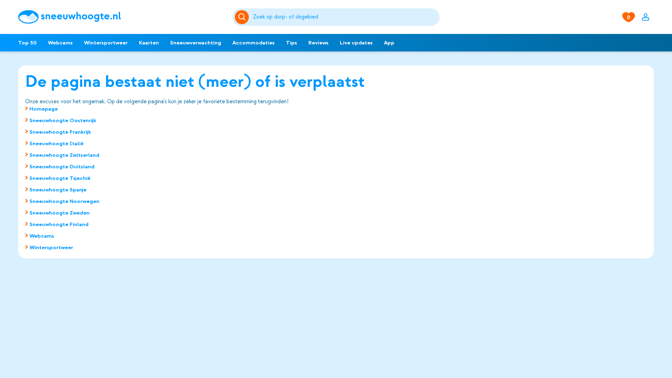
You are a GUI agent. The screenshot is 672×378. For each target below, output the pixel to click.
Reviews (318, 42)
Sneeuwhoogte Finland (59, 224)
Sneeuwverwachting (195, 42)
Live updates (356, 42)
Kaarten (149, 42)
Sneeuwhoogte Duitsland (61, 166)
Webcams (60, 42)
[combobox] (345, 17)
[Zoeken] (345, 17)
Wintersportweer (106, 42)
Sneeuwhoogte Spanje (57, 189)
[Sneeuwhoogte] (121, 17)
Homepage (43, 108)
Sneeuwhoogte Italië (56, 143)
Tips (291, 42)
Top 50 (27, 42)
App (389, 42)
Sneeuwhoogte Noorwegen (64, 201)
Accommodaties (253, 42)
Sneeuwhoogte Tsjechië (60, 178)
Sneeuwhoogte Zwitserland (64, 155)
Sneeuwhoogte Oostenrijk (62, 120)
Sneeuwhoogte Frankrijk (60, 131)
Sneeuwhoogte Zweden (59, 212)
